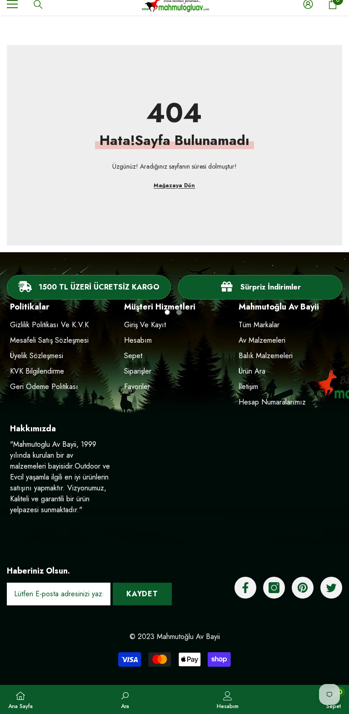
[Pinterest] (303, 588)
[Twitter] (331, 588)
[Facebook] (245, 588)
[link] (260, 287)
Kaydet (142, 594)
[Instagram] (274, 588)
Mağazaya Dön (174, 185)
